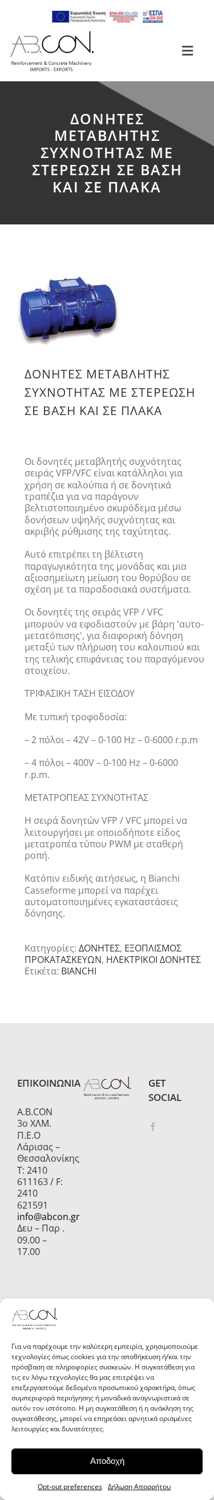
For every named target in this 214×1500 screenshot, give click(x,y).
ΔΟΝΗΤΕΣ (99, 948)
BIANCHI (78, 971)
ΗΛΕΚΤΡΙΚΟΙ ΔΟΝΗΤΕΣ (153, 959)
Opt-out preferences (70, 1486)
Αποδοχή (107, 1461)
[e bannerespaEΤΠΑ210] (107, 13)
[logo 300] (52, 34)
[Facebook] (153, 1126)
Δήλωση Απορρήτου (139, 1486)
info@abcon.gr (41, 1216)
